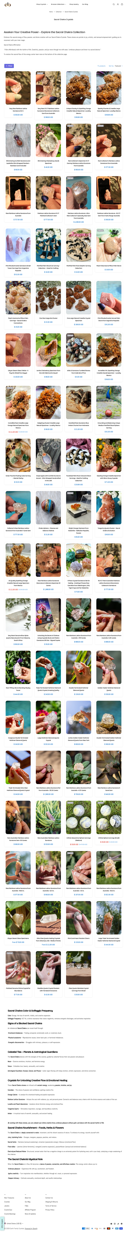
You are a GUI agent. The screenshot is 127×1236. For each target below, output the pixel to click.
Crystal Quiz (8, 1210)
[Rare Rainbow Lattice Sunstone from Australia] (18, 193)
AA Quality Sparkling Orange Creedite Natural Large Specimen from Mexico (18, 583)
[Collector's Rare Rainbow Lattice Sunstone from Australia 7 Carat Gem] (18, 507)
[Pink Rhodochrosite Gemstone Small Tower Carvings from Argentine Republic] (18, 245)
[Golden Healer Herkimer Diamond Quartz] (108, 667)
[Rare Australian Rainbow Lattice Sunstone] (48, 817)
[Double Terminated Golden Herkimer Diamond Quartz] (108, 717)
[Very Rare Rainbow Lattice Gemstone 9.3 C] (18, 88)
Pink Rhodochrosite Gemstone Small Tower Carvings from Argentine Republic (18, 268)
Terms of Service (50, 1206)
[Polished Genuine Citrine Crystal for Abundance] (18, 967)
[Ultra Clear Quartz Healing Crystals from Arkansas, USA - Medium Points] (48, 917)
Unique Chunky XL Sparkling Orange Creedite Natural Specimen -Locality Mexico (78, 111)
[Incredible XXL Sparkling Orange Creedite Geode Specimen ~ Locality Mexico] (108, 350)
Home (51, 12)
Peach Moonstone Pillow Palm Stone (109, 266)
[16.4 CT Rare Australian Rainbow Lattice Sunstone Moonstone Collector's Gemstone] (108, 560)
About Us (28, 1198)
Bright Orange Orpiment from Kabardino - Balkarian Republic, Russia (78, 530)
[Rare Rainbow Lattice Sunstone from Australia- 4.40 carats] (108, 615)
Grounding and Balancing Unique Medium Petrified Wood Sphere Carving (109, 425)
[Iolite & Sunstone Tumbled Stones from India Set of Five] (78, 350)
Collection (59, 12)
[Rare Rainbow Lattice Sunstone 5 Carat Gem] (108, 767)
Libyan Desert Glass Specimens (18, 938)
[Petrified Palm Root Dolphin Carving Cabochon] (78, 245)
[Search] (113, 4)
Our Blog (27, 1202)
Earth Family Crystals (17, 1228)
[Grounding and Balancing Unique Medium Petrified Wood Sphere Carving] (108, 402)
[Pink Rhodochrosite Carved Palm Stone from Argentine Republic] (108, 297)
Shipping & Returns (51, 1202)
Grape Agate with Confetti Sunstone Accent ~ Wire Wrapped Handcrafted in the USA (48, 478)
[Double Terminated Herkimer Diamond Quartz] (78, 667)
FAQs (26, 1206)
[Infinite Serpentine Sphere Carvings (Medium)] (78, 817)
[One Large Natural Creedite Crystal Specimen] (78, 297)
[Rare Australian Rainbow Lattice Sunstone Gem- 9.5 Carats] (18, 817)
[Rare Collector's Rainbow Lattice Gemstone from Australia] (108, 140)
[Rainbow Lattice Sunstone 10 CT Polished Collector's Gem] (48, 193)
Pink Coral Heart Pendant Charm (78, 938)
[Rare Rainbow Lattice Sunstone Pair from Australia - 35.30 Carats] (48, 767)
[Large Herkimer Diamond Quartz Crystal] (48, 717)
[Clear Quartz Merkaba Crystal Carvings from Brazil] (78, 967)
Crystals (7, 1202)
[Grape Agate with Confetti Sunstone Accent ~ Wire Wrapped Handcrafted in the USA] (48, 455)
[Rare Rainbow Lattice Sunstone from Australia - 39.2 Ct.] (108, 867)
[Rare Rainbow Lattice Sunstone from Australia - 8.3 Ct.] (48, 867)
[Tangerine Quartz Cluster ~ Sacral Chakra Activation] (108, 507)
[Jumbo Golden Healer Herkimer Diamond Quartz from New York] (78, 717)
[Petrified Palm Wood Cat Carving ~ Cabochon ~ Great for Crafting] (48, 245)
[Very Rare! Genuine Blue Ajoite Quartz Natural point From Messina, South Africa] (18, 615)
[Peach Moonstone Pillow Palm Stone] (108, 245)
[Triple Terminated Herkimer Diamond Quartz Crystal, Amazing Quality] (48, 667)
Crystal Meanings (9, 1214)
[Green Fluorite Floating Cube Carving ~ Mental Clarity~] (18, 455)
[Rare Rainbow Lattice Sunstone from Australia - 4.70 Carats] (78, 767)
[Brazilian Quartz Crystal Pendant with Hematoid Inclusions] (48, 967)
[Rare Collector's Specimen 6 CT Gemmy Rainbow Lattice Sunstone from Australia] (78, 140)
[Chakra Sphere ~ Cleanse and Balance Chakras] (48, 507)
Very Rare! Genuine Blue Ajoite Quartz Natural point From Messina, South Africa (18, 638)
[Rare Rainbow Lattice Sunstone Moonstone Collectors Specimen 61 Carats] (48, 560)
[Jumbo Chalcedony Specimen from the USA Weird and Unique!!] (48, 350)
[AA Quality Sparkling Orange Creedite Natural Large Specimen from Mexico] (18, 560)
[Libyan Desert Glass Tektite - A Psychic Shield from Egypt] (18, 350)
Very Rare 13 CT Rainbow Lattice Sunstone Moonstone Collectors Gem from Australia (48, 111)
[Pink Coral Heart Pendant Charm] (78, 917)
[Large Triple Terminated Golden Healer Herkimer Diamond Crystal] (108, 917)
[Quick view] (27, 75)
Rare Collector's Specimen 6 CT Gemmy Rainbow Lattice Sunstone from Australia (78, 163)
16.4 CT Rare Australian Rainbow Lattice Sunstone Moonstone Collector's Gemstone (109, 583)
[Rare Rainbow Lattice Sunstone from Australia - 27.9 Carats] (78, 615)
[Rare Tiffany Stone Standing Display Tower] (18, 667)
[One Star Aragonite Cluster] (48, 297)
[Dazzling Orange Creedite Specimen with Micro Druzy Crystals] (108, 455)
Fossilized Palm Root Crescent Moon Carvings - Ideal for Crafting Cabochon (78, 478)
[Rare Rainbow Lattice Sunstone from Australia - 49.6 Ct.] (18, 867)
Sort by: (111, 66)
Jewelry (6, 1206)
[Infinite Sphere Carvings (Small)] (108, 817)
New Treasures (9, 1198)
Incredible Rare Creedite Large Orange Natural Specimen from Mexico (18, 425)
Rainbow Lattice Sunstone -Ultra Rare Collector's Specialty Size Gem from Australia (79, 215)
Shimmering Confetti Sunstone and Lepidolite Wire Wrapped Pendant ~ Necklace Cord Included (18, 163)
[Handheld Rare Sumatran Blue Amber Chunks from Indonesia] (78, 402)
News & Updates (30, 1214)
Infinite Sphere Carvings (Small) (108, 838)
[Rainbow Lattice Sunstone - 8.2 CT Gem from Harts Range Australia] (108, 193)
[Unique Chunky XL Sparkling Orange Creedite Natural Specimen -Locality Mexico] (78, 88)
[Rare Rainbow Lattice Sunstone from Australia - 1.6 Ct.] (78, 867)
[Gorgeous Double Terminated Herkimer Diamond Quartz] (18, 717)
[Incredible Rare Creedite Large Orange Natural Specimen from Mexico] (18, 402)
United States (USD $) (14, 1223)
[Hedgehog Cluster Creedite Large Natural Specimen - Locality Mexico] (48, 402)
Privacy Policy (49, 1210)
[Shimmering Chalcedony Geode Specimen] (48, 140)
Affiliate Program (30, 1210)
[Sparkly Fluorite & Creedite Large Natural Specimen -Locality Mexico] (108, 88)
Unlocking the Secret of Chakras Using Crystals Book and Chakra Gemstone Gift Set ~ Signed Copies (48, 638)
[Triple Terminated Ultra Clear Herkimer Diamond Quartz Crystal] (18, 767)
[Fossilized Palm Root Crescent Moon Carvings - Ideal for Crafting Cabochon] (78, 455)
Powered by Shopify (31, 1228)
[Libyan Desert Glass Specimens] (18, 917)
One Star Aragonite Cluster (48, 318)
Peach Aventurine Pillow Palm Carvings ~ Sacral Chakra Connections (18, 320)
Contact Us (49, 1198)
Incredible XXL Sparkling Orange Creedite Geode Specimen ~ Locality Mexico (109, 373)
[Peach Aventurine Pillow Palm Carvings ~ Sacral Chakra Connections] (18, 297)
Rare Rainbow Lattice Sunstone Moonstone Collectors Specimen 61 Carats (48, 583)
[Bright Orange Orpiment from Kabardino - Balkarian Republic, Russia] (78, 507)
